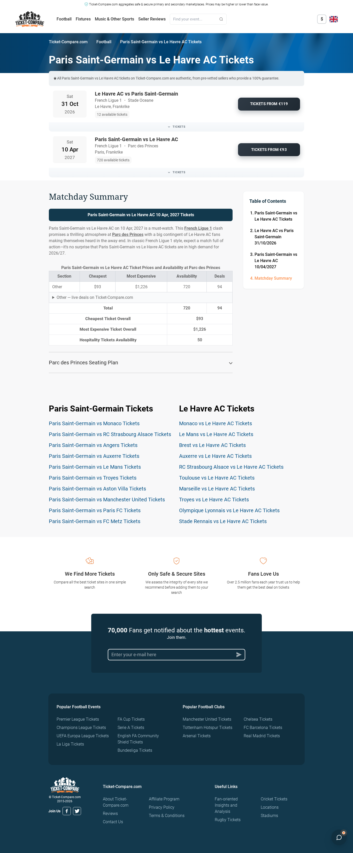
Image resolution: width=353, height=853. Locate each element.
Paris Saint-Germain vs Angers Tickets (93, 445)
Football (64, 19)
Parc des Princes (127, 234)
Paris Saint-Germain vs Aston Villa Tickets (97, 489)
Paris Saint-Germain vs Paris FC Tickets (95, 510)
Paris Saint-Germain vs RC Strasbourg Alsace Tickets (110, 434)
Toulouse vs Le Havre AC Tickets (217, 478)
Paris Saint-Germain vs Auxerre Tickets (94, 456)
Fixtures (83, 19)
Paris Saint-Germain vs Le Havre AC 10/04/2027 (276, 260)
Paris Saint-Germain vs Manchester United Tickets (107, 499)
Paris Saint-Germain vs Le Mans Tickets (95, 467)
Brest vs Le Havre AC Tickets (212, 445)
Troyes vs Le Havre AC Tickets (214, 499)
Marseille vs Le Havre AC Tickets (217, 489)
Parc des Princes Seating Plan (83, 362)
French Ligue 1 (198, 228)
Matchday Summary (273, 278)
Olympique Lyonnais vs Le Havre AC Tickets (229, 510)
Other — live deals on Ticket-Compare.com (95, 297)
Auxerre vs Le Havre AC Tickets (215, 456)
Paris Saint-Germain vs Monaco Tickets (94, 423)
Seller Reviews (152, 19)
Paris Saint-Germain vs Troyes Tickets (92, 478)
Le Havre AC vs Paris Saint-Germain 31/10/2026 (274, 236)
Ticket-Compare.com (68, 41)
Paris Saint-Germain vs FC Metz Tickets (94, 521)
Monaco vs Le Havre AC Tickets (215, 423)
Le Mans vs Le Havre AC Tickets (216, 434)
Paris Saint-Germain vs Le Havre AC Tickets (276, 216)
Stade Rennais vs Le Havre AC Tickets (223, 521)
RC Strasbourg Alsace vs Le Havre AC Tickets (231, 467)
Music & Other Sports (114, 19)
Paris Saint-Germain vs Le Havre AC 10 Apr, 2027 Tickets (141, 214)
